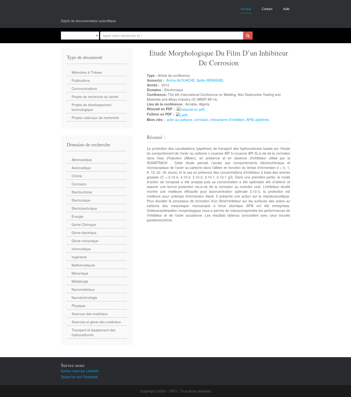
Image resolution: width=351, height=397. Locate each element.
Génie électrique (84, 232)
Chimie (77, 175)
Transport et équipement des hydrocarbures (93, 332)
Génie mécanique (85, 240)
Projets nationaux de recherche (95, 117)
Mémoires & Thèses (87, 72)
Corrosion (79, 184)
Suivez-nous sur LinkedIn (80, 370)
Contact (267, 9)
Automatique (81, 167)
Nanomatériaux (83, 289)
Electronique (81, 200)
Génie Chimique (84, 224)
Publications (81, 80)
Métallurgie (80, 281)
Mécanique (80, 273)
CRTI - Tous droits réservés (190, 391)
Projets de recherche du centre (95, 96)
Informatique (81, 248)
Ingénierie (79, 257)
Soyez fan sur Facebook (79, 376)
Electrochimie (82, 192)
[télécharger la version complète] (182, 114)
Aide (286, 9)
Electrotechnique (84, 208)
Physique (78, 305)
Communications (84, 88)
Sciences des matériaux (90, 313)
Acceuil (246, 9)
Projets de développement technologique (91, 107)
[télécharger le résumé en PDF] (191, 108)
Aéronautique (82, 159)
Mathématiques (83, 265)
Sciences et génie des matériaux (96, 321)
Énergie (77, 216)
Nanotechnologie (84, 297)
